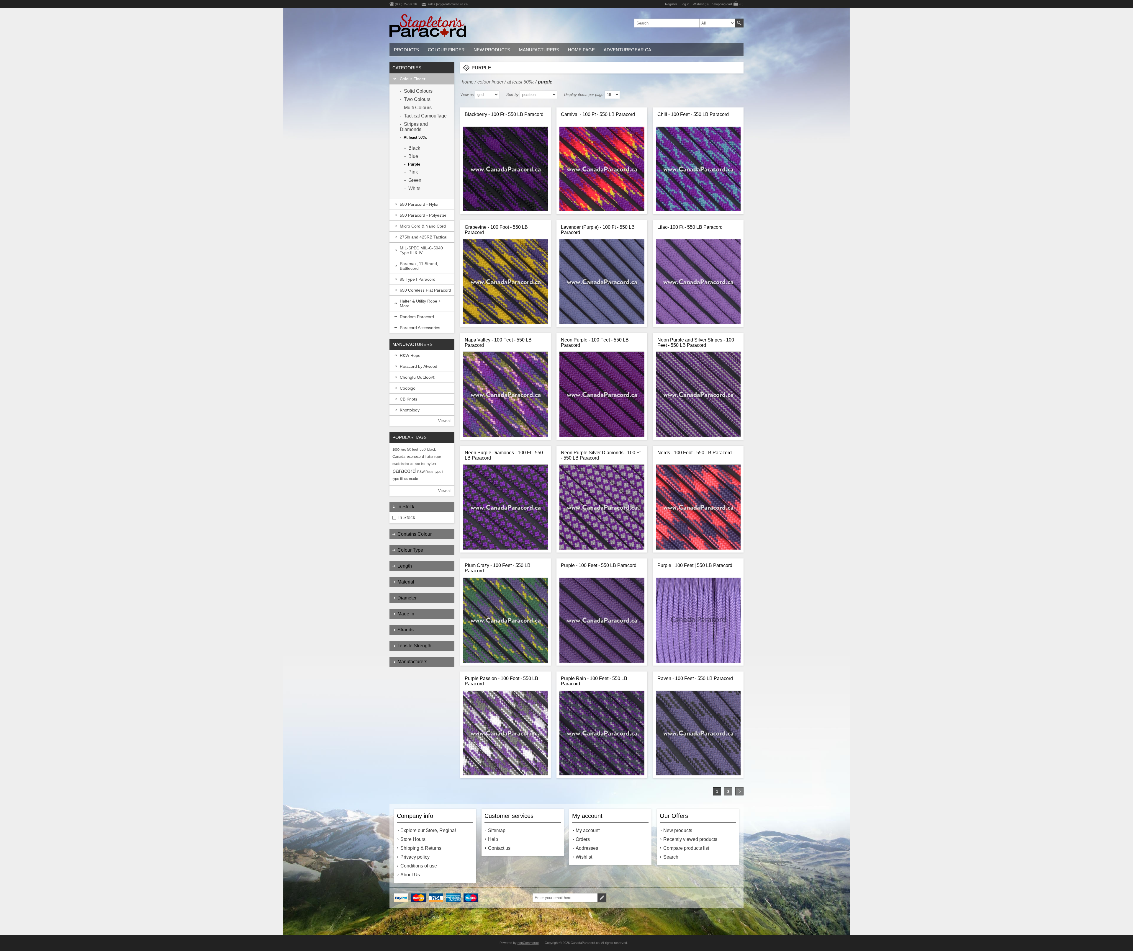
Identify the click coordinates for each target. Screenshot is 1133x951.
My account (588, 830)
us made (411, 479)
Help (493, 839)
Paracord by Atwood (418, 366)
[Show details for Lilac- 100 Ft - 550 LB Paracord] (698, 281)
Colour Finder (412, 78)
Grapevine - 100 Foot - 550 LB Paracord (496, 230)
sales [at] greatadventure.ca (448, 4)
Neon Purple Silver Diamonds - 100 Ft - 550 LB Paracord (601, 455)
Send (601, 897)
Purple (414, 164)
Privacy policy (415, 857)
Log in (685, 4)
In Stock (406, 517)
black (431, 449)
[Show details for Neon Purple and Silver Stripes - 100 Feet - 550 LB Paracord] (698, 394)
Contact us (499, 848)
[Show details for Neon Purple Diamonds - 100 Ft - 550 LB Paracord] (505, 507)
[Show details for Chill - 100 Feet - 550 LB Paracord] (698, 169)
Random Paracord (417, 316)
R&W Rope (410, 355)
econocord (415, 456)
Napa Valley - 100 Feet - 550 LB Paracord (498, 342)
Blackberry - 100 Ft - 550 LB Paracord (504, 114)
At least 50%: (415, 137)
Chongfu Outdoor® (417, 377)
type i (439, 471)
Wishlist (584, 857)
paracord (404, 471)
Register (671, 4)
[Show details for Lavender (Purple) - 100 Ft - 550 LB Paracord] (601, 281)
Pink (413, 171)
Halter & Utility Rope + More (420, 303)
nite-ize (420, 463)
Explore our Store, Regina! (428, 830)
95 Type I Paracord (417, 279)
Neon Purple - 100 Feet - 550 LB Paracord (595, 342)
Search (739, 23)
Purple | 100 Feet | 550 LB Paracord (694, 565)
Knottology (410, 410)
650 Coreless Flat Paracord (425, 290)
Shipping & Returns (420, 848)
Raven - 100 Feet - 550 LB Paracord (695, 678)
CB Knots (408, 399)
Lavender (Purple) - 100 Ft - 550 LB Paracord (598, 230)
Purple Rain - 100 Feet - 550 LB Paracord (594, 681)
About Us (410, 874)
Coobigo (407, 388)
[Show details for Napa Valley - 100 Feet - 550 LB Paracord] (505, 394)
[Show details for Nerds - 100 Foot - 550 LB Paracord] (698, 507)
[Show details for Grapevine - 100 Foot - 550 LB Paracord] (505, 281)
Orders (583, 839)
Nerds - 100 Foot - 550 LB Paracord (694, 452)
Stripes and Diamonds (414, 127)
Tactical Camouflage (425, 115)
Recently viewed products (690, 839)
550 (423, 449)
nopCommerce (528, 943)
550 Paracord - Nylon (420, 204)
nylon (431, 463)
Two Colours (417, 99)
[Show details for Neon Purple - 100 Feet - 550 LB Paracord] (601, 394)
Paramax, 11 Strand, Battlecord (419, 266)
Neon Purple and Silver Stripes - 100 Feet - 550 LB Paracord (695, 342)
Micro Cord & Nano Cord (423, 226)
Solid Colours (418, 91)
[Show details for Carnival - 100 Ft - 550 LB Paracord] (601, 169)
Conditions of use (418, 865)
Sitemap (496, 830)
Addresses (587, 848)
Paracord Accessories (420, 327)
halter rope (433, 456)
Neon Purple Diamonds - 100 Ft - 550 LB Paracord (504, 455)
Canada (398, 456)
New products (677, 830)
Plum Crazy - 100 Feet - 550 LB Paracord (498, 568)
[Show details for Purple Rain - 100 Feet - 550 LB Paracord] (601, 733)
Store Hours (412, 839)
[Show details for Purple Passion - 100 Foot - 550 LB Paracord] (505, 733)
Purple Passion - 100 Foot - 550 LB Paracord (501, 681)
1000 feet (399, 449)
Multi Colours (418, 107)
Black (414, 148)
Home (468, 81)
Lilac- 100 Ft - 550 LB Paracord (690, 227)
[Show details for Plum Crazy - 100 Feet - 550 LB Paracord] (505, 620)
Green (414, 180)
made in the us (402, 463)
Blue (413, 156)
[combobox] (684, 23)
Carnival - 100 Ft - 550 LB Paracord (598, 114)
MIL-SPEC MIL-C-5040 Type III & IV (421, 250)
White (414, 188)
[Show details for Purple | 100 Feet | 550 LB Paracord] (698, 620)
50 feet (412, 449)
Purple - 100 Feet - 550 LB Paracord (598, 565)
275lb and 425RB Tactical (423, 237)
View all (444, 421)
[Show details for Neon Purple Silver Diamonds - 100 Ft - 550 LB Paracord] (601, 507)
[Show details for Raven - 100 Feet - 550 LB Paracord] (698, 733)
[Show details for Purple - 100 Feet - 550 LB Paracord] (601, 620)
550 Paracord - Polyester (423, 215)
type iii (397, 479)
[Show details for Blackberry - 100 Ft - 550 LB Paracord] (505, 169)
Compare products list (686, 848)
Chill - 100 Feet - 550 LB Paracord (693, 114)
